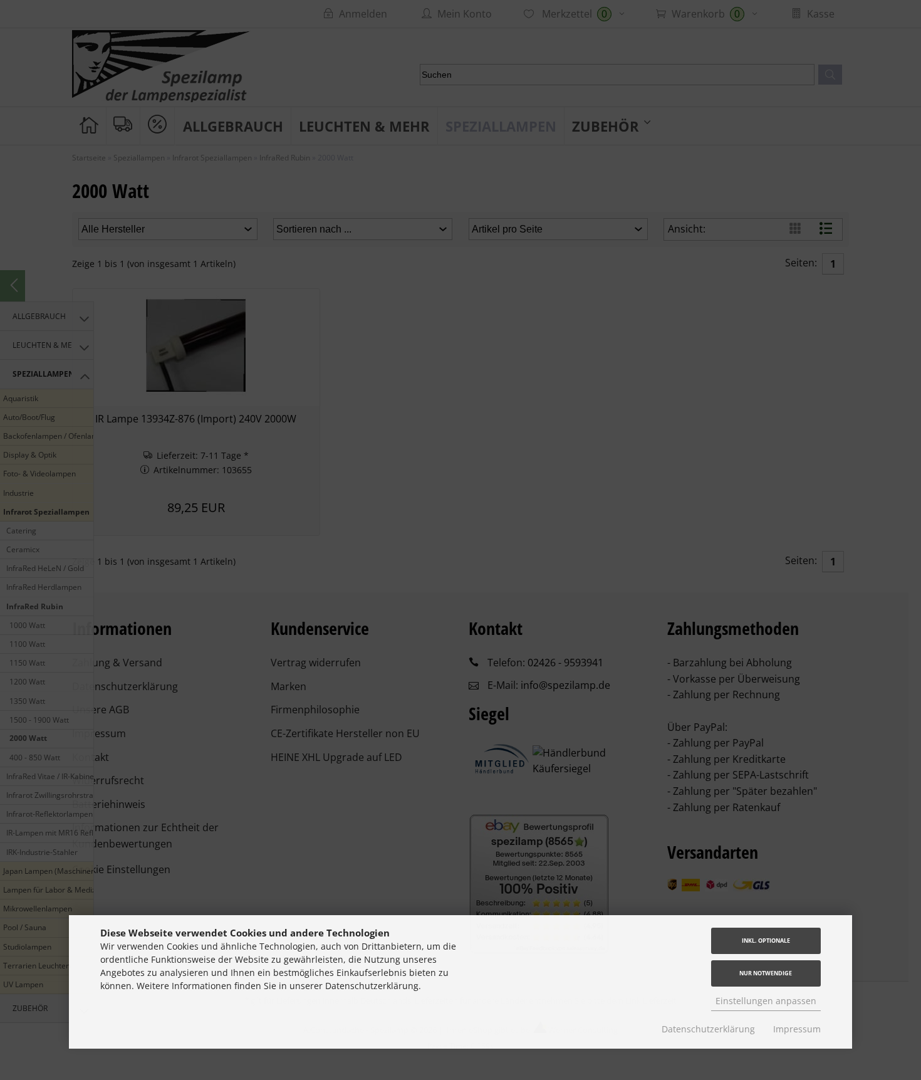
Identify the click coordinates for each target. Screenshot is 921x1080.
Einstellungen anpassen (765, 1001)
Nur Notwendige (765, 973)
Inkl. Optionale (766, 940)
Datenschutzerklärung (708, 1029)
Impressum (797, 1029)
